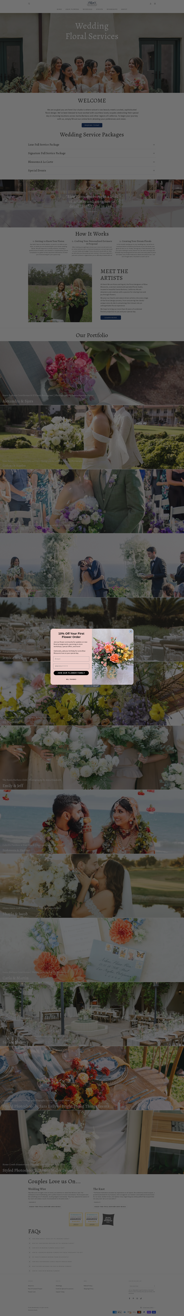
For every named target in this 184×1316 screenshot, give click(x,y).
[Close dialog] (130, 631)
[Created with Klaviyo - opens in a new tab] (92, 686)
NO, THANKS (71, 679)
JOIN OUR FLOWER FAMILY (71, 673)
